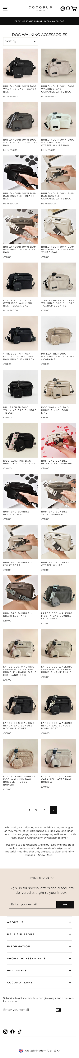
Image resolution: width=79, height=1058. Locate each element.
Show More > (46, 855)
